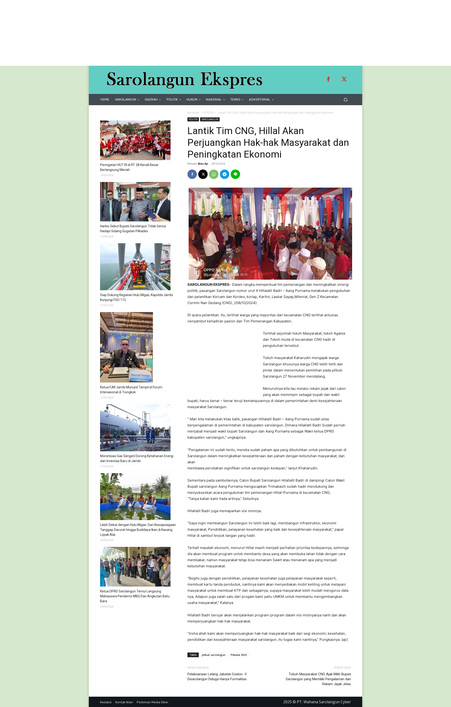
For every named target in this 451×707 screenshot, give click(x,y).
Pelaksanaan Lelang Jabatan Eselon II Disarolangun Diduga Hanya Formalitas (217, 676)
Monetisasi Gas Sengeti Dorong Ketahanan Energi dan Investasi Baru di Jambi (136, 458)
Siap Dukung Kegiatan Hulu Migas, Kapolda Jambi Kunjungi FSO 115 (136, 297)
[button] (345, 99)
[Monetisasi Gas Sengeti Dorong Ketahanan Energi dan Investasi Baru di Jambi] (135, 428)
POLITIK (208, 113)
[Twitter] (344, 80)
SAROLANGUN (210, 119)
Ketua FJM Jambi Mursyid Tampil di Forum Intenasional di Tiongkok (131, 389)
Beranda (193, 113)
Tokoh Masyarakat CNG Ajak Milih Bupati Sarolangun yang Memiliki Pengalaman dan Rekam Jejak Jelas (318, 679)
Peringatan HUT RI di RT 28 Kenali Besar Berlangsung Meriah (129, 167)
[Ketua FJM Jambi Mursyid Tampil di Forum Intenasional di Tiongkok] (126, 348)
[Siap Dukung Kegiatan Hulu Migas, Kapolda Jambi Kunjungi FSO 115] (135, 267)
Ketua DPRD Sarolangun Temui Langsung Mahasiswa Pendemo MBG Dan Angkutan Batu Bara (135, 596)
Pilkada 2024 (238, 655)
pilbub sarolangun (214, 655)
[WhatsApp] (213, 174)
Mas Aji (203, 163)
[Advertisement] (141, 33)
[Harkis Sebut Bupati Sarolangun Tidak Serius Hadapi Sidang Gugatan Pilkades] (135, 202)
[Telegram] (224, 174)
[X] (203, 174)
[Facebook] (328, 80)
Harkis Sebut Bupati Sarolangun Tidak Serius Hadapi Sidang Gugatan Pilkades (133, 228)
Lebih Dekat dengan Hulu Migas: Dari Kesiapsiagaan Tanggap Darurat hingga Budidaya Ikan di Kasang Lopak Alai (138, 530)
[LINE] (235, 174)
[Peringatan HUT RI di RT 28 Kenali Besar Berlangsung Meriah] (135, 141)
